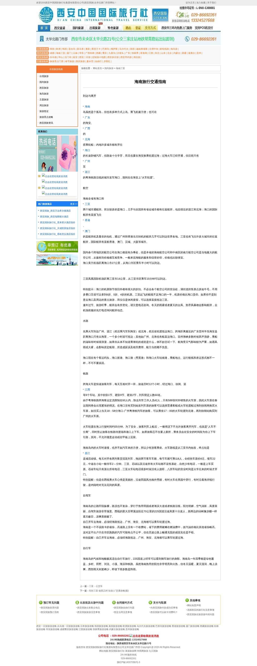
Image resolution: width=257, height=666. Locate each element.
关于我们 (211, 2)
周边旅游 (44, 105)
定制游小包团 (99, 57)
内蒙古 (176, 53)
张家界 (135, 53)
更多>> (73, 204)
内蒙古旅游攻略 (117, 629)
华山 (60, 57)
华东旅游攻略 (52, 629)
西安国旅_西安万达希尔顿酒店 (55, 210)
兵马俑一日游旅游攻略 (68, 626)
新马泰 (80, 49)
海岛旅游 (44, 93)
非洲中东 (153, 49)
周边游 (136, 57)
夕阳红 (106, 61)
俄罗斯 (114, 49)
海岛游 (174, 49)
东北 (157, 53)
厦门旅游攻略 (192, 626)
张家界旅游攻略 (101, 629)
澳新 (87, 49)
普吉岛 (71, 49)
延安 (75, 57)
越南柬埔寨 (142, 49)
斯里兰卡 (96, 49)
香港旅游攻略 (178, 626)
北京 (169, 53)
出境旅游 (44, 76)
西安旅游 (44, 88)
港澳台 (191, 53)
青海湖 (143, 53)
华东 (81, 53)
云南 (75, 53)
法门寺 (68, 57)
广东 (127, 53)
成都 (52, 53)
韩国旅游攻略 (101, 626)
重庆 (104, 53)
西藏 (98, 53)
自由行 (98, 61)
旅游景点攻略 (46, 117)
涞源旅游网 (130, 651)
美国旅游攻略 (115, 626)
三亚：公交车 (96, 586)
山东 (163, 53)
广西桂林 (89, 53)
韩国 (64, 49)
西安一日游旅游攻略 (46, 626)
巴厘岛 (105, 49)
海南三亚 (60, 53)
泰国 (52, 49)
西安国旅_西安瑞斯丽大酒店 (54, 216)
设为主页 (190, 2)
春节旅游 (69, 61)
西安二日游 (84, 57)
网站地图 (103, 651)
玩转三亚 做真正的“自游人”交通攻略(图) (109, 590)
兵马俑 (53, 57)
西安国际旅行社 (117, 651)
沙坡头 (120, 53)
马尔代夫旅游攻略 (146, 626)
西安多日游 (113, 57)
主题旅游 (44, 99)
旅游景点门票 (56, 61)
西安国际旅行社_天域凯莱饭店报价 (57, 228)
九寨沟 (112, 53)
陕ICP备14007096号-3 (128, 662)
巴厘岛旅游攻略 (163, 626)
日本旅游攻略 (87, 626)
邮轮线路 (164, 49)
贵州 (199, 53)
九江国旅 (153, 651)
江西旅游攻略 (85, 629)
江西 (151, 53)
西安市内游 (126, 57)
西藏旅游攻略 (207, 626)
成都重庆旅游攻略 (69, 629)
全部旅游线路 (56, 69)
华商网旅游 (142, 651)
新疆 (184, 53)
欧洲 (58, 49)
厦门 (69, 53)
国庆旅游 (80, 61)
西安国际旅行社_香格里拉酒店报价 (57, 234)
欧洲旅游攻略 (129, 626)
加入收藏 (200, 2)
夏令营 (90, 61)
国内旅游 (44, 82)
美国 (132, 49)
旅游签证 (44, 111)
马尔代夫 (123, 49)
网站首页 (97, 68)
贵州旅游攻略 (132, 629)
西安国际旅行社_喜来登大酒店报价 (57, 222)
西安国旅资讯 (46, 123)
